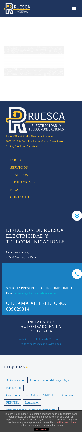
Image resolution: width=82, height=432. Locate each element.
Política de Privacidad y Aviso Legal (41, 343)
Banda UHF (14, 387)
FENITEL (12, 402)
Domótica (67, 395)
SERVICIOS (19, 167)
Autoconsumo (15, 380)
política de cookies (66, 422)
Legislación (32, 402)
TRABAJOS (19, 175)
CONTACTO (19, 197)
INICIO (15, 160)
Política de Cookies (47, 339)
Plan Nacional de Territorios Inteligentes (31, 410)
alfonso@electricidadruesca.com (36, 293)
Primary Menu (74, 9)
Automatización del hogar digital (49, 380)
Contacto (22, 339)
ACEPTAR (41, 429)
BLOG (15, 189)
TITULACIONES (23, 182)
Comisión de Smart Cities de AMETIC (30, 395)
